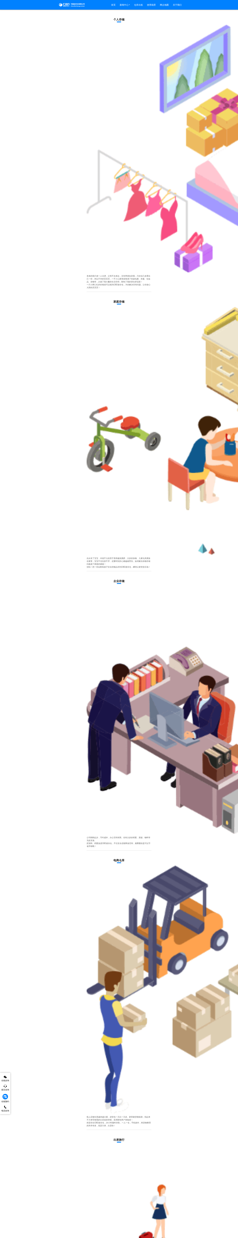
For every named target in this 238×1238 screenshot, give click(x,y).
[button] (125, 5)
